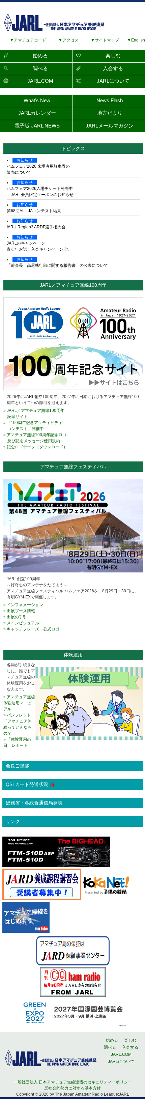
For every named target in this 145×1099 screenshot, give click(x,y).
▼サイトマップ (105, 40)
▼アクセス (66, 40)
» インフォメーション (23, 604)
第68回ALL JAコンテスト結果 (34, 210)
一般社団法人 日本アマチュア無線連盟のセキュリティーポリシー (72, 1082)
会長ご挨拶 (17, 765)
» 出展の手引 (15, 617)
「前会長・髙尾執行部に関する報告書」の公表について (57, 265)
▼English (134, 40)
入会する (113, 68)
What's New (37, 100)
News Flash (109, 100)
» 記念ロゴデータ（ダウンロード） (35, 447)
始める (40, 55)
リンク (13, 821)
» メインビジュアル (21, 623)
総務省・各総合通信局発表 (34, 803)
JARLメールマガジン (110, 126)
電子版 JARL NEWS (37, 126)
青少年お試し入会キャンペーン (35, 249)
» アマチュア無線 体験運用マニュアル (19, 703)
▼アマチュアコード (28, 40)
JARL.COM (40, 81)
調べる (40, 68)
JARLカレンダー (37, 113)
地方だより (109, 113)
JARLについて (113, 81)
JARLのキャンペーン (26, 243)
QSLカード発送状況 (31, 784)
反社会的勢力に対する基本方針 (72, 1088)
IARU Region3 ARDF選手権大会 (36, 227)
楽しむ (113, 55)
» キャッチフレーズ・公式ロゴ (31, 629)
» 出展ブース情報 (19, 611)
